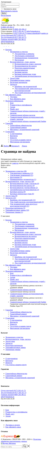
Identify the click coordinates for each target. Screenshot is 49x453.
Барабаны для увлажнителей (26, 86)
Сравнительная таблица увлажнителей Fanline (28, 121)
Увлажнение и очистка (19, 52)
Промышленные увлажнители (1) (23, 179)
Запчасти (13, 84)
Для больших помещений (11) (21, 175)
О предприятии (16, 134)
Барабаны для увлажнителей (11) (23, 200)
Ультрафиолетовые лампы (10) (17, 210)
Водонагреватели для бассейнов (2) (24, 188)
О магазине (10, 132)
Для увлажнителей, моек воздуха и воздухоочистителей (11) (23, 205)
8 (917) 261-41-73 (19, 31)
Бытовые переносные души (25, 74)
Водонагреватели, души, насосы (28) (19, 181)
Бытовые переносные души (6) (22, 194)
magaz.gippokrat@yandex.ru (37, 33)
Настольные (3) (16, 177)
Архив (12, 107)
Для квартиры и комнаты (24, 54)
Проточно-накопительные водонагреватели (25, 69)
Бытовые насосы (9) (18, 192)
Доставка (13, 97)
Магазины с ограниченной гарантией (24, 130)
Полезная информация (14, 101)
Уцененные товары (12, 350)
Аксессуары (14, 78)
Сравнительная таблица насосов (22, 115)
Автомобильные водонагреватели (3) (24, 190)
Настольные (19, 60)
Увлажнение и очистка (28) (16, 171)
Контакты (14, 136)
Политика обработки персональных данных (21, 440)
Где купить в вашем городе (20, 140)
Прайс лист (14, 109)
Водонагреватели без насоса (26, 66)
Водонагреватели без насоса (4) (22, 186)
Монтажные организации (20, 142)
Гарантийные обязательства (21, 125)
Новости (13, 138)
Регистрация (6, 15)
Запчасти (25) (10, 198)
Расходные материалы (18, 82)
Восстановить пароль (9, 11)
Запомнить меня (10, 9)
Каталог (8, 50)
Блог (12, 103)
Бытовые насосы (21, 72)
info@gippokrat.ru (33, 31)
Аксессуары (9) (11, 196)
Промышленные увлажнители (26, 58)
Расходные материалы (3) (15, 208)
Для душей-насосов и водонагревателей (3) (27, 202)
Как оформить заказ (13, 95)
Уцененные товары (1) (14, 212)
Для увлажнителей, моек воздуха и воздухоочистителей (28, 90)
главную (15, 163)
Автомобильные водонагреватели (28, 76)
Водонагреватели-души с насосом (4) (24, 183)
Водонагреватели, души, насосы (22, 62)
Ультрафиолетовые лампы (20, 80)
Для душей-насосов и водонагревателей (30, 93)
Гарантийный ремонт (18, 127)
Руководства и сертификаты (21, 105)
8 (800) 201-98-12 (7, 27)
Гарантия (9, 123)
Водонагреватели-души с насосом (28, 64)
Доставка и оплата (12, 425)
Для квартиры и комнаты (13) (21, 173)
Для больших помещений (24, 56)
